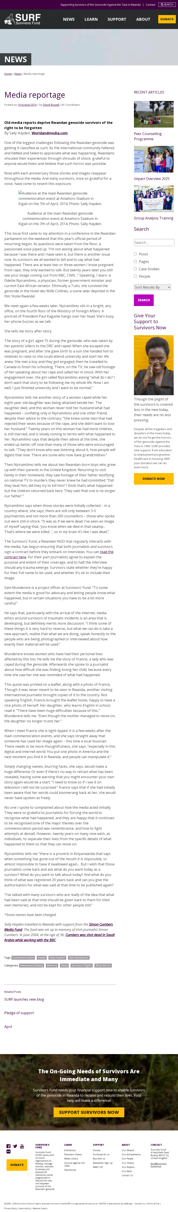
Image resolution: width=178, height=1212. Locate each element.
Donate (167, 19)
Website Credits (40, 1208)
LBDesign (128, 1203)
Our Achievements (131, 1154)
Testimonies (70, 1169)
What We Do (103, 965)
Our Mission (128, 1150)
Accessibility (25, 1208)
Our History (128, 1162)
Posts (143, 254)
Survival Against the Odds (74, 1164)
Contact (150, 5)
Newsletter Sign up (102, 1162)
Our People (127, 1158)
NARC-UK (98, 1167)
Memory (52, 965)
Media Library (71, 1158)
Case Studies (149, 269)
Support (117, 19)
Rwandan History (73, 1154)
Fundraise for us (101, 1154)
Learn (91, 19)
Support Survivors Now (89, 1112)
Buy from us (99, 1158)
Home (8, 74)
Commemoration (23, 957)
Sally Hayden (57, 957)
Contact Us (127, 1175)
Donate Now (154, 479)
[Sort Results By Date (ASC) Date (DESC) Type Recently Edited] (152, 287)
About (143, 19)
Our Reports (128, 1167)
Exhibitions (70, 1150)
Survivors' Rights (82, 965)
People (144, 276)
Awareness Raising (31, 965)
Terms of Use (153, 1203)
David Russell (51, 105)
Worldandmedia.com (50, 133)
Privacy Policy (10, 1208)
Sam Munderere (79, 957)
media (42, 957)
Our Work (127, 1171)
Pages (144, 261)
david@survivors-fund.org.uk (159, 1165)
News (68, 19)
